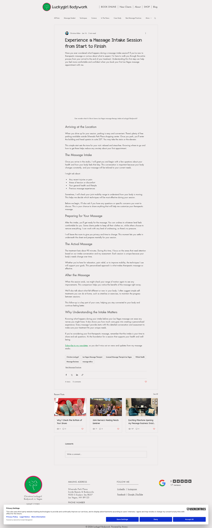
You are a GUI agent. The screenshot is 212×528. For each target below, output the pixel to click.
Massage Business (73, 362)
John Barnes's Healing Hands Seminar (106, 422)
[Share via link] (82, 375)
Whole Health (140, 357)
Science (94, 18)
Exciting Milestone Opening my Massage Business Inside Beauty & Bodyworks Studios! (142, 422)
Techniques (83, 18)
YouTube (139, 494)
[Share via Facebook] (66, 375)
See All (155, 394)
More (147, 18)
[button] (155, 18)
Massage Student (69, 18)
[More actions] (145, 33)
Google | (132, 494)
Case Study (117, 18)
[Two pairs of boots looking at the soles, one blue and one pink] (70, 407)
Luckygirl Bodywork (69, 7)
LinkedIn (121, 489)
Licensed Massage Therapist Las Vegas (119, 357)
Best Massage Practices (133, 18)
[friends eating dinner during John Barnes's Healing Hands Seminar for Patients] (106, 407)
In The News (105, 18)
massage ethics (88, 362)
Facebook (121, 494)
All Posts (57, 18)
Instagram (132, 489)
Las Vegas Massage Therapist (92, 357)
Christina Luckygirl (73, 357)
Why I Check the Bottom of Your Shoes (69, 422)
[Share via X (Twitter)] (72, 375)
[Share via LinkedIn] (77, 375)
